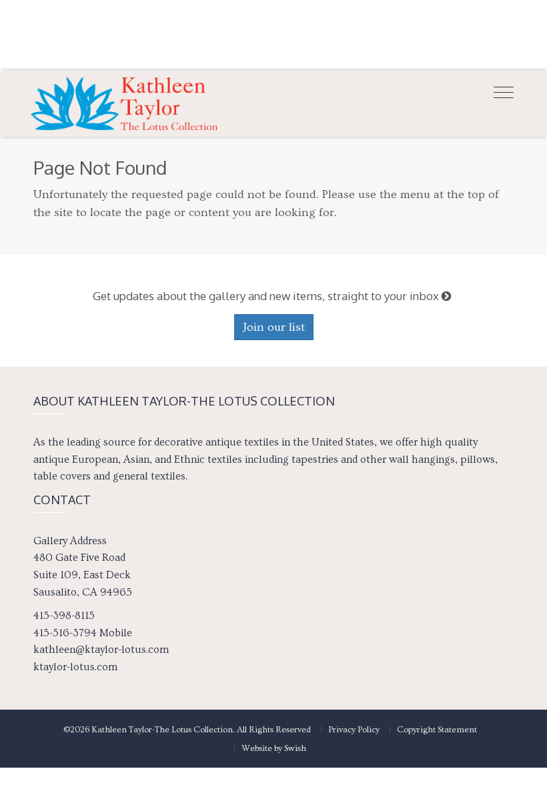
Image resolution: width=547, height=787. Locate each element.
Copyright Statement (437, 729)
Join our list (274, 327)
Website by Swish (273, 748)
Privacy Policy (354, 729)
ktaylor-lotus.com (75, 667)
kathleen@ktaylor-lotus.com (101, 650)
